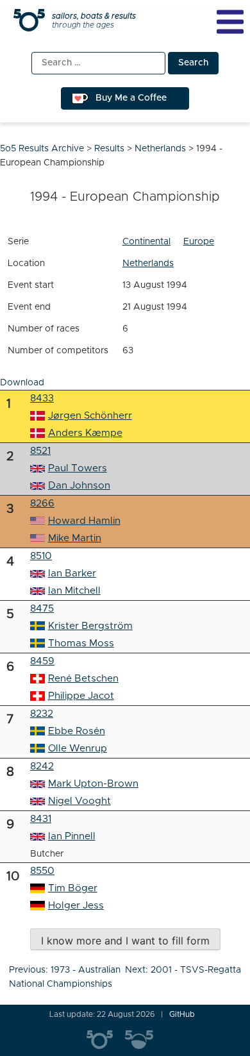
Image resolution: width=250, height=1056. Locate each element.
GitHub (182, 1014)
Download (22, 382)
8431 (40, 819)
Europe (198, 241)
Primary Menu (230, 22)
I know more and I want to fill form (125, 940)
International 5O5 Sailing (106, 1040)
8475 (42, 609)
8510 (41, 556)
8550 (42, 871)
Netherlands (148, 263)
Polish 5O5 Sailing (144, 1040)
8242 (42, 766)
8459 (42, 661)
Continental (146, 241)
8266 (42, 503)
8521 (40, 451)
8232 (41, 714)
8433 (42, 398)
